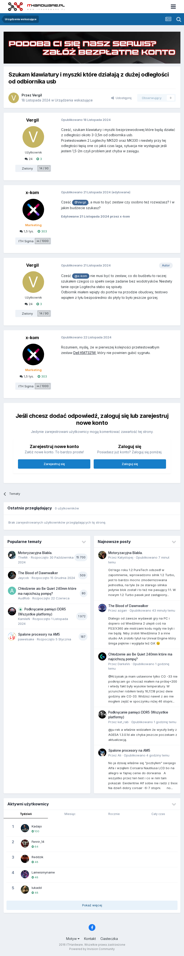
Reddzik (37, 857)
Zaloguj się (130, 464)
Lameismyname (43, 872)
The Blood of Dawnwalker (38, 573)
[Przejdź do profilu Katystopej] (102, 555)
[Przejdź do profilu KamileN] (12, 611)
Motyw (72, 939)
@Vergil (80, 202)
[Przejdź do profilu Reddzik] (25, 859)
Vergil (37, 95)
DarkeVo (124, 664)
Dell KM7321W (84, 353)
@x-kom (81, 276)
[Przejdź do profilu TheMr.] (12, 555)
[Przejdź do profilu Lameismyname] (25, 874)
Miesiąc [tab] (69, 814)
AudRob (24, 598)
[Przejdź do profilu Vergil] (13, 98)
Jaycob (23, 578)
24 (30, 159)
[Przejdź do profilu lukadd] (25, 889)
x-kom (32, 192)
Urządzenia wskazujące (74, 100)
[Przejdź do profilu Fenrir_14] (25, 843)
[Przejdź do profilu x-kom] (33, 209)
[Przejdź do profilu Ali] (102, 753)
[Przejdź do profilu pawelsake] (12, 636)
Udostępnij (123, 98)
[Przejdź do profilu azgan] (102, 608)
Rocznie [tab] (114, 814)
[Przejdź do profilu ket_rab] (102, 714)
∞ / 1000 (43, 241)
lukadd (37, 888)
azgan (122, 610)
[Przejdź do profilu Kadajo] (25, 828)
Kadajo (37, 826)
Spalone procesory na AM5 (39, 634)
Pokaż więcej (92, 905)
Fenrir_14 (38, 842)
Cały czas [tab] (158, 814)
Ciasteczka (109, 939)
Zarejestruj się (54, 464)
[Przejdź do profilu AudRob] (12, 591)
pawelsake (26, 639)
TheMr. (23, 557)
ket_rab (123, 722)
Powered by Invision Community (92, 949)
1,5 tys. (28, 231)
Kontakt (90, 939)
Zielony (27, 168)
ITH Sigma (26, 241)
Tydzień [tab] (26, 814)
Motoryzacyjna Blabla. (35, 553)
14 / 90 (44, 168)
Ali (119, 755)
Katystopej (125, 557)
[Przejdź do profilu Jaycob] (12, 575)
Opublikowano (152, 610)
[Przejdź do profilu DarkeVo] (102, 656)
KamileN (24, 619)
